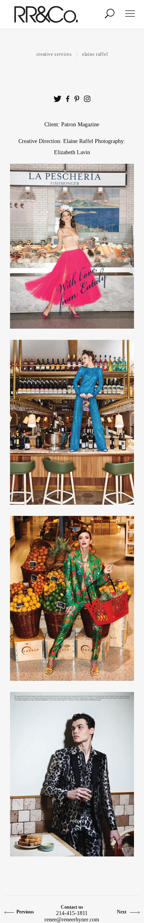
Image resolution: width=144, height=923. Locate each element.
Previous (25, 912)
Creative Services (54, 54)
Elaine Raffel (95, 54)
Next (122, 912)
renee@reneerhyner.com (71, 920)
